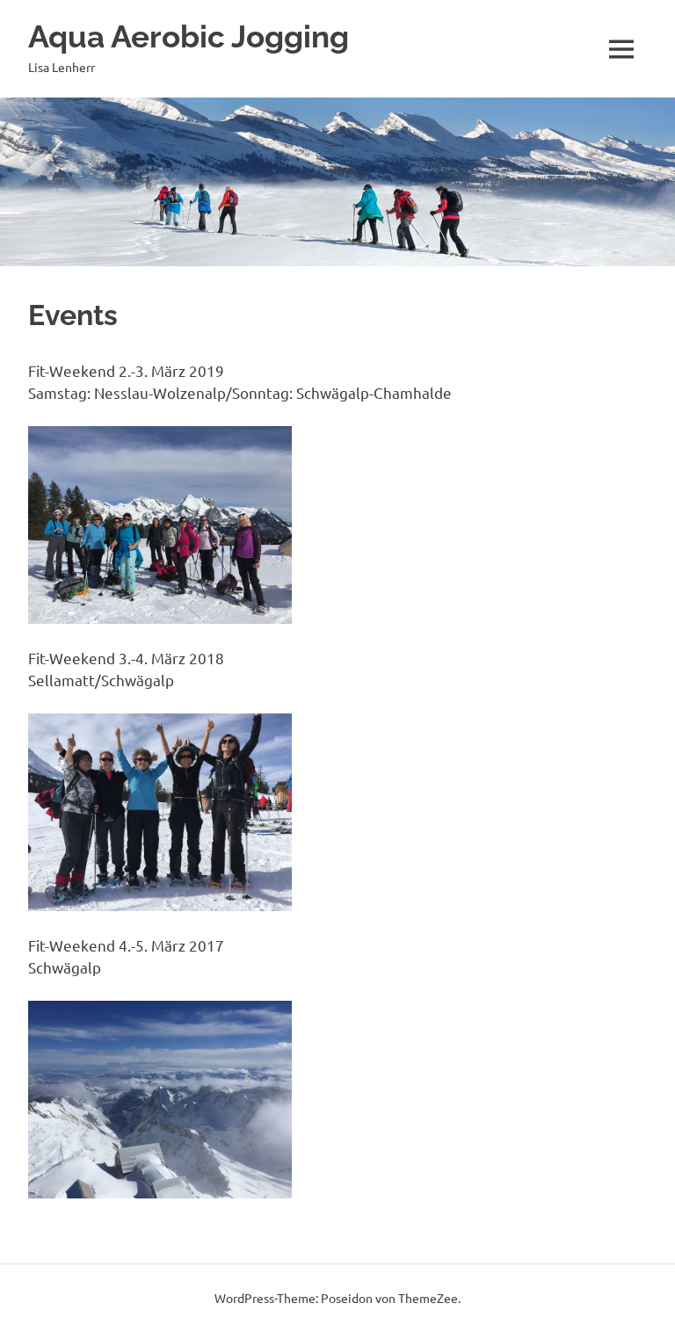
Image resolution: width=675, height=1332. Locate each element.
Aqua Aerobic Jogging (188, 36)
